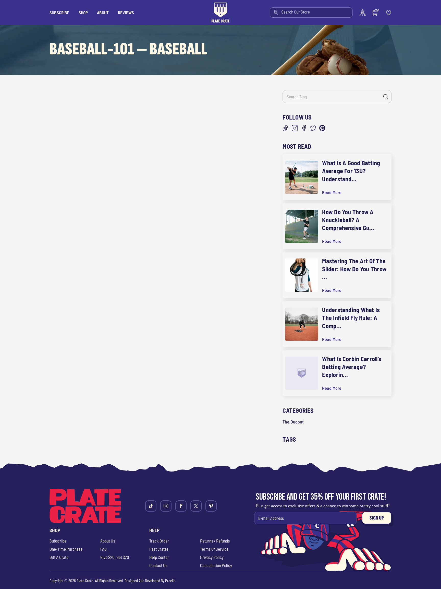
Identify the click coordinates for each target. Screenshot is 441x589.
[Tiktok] (150, 506)
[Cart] (376, 12)
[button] (83, 12)
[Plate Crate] (220, 12)
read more (331, 192)
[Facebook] (304, 128)
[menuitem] (311, 12)
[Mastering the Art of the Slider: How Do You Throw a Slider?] (301, 275)
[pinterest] (211, 506)
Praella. (170, 580)
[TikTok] (286, 128)
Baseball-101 (92, 49)
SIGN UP (377, 518)
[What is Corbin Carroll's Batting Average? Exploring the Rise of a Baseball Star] (301, 373)
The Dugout (293, 422)
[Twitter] (313, 128)
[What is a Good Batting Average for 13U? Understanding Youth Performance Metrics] (301, 177)
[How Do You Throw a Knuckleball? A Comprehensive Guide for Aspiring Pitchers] (301, 226)
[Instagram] (295, 128)
